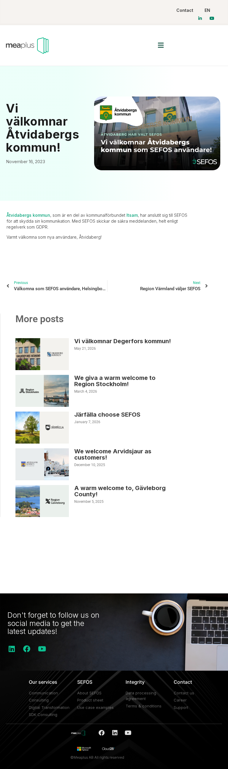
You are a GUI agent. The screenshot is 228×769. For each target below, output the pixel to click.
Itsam (132, 215)
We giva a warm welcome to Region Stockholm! (115, 381)
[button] (160, 45)
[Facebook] (27, 649)
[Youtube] (42, 649)
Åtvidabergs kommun (28, 215)
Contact (184, 10)
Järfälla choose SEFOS (107, 414)
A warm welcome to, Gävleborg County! (120, 491)
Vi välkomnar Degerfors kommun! (122, 341)
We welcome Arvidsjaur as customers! (112, 454)
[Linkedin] (11, 649)
